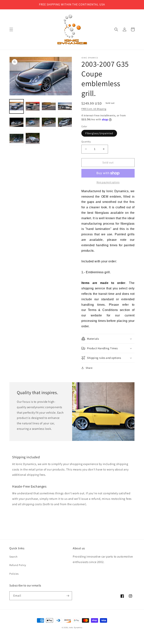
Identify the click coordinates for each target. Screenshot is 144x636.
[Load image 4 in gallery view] (65, 106)
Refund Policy (17, 565)
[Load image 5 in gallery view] (16, 122)
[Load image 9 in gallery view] (16, 139)
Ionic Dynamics (75, 627)
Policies (14, 573)
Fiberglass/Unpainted (99, 133)
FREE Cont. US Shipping (93, 108)
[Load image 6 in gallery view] (33, 122)
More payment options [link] (108, 182)
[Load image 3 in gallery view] (49, 106)
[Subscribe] (68, 595)
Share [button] (89, 368)
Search (13, 556)
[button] (11, 29)
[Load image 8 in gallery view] (65, 122)
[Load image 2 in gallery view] (33, 106)
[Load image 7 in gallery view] (49, 122)
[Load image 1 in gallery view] (16, 106)
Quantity (86, 141)
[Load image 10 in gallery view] (33, 139)
